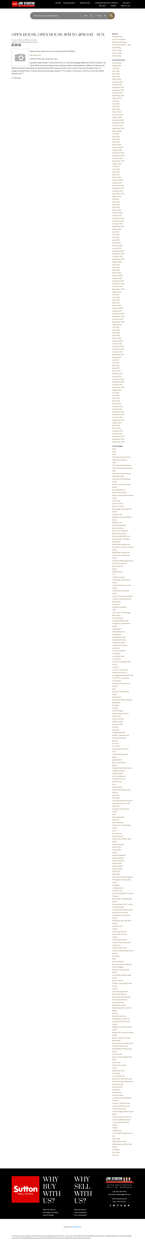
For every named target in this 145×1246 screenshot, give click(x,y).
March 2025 (116, 112)
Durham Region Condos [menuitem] (106, 3)
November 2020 (118, 254)
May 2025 (116, 106)
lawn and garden (118, 817)
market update (117, 866)
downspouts (116, 697)
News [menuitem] (113, 6)
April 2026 (116, 76)
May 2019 (116, 300)
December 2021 (118, 218)
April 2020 (116, 270)
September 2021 (118, 226)
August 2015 (117, 423)
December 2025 (118, 87)
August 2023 (117, 164)
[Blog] (124, 1205)
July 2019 (115, 294)
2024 (114, 454)
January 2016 (117, 409)
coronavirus (116, 659)
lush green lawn (117, 836)
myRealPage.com (76, 1227)
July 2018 (115, 327)
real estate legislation (120, 991)
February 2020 (117, 275)
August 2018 (117, 325)
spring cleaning (117, 1084)
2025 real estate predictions (122, 468)
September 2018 (118, 322)
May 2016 (116, 398)
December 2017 (118, 346)
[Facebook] (110, 1205)
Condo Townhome (118, 651)
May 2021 (116, 237)
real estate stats (118, 1002)
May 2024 (116, 139)
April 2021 (116, 240)
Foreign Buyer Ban (119, 732)
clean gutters (117, 629)
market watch (117, 869)
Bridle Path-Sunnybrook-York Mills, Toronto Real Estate (121, 555)
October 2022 (117, 191)
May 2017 (116, 365)
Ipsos (114, 784)
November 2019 (118, 284)
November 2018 (118, 316)
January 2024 (117, 150)
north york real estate (120, 912)
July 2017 (115, 360)
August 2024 (117, 131)
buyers (114, 569)
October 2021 (117, 224)
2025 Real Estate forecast (121, 465)
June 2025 (116, 104)
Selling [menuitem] (102, 6)
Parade (114, 953)
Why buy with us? (49, 1210)
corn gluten (116, 653)
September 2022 (118, 194)
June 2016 (116, 395)
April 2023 (116, 175)
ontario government (119, 931)
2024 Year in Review (119, 460)
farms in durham (118, 719)
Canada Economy (118, 577)
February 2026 (117, 82)
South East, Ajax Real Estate (122, 1079)
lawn (114, 814)
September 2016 (118, 387)
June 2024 (116, 136)
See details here (35, 55)
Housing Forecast (118, 779)
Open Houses (117, 53)
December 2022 (118, 185)
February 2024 (117, 147)
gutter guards (117, 760)
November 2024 (118, 123)
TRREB (115, 1128)
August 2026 (117, 65)
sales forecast (117, 1054)
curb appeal (116, 681)
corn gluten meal (118, 656)
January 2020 (117, 278)
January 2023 (117, 183)
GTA (114, 751)
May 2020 (116, 267)
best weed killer (118, 528)
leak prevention (117, 822)
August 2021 (117, 229)
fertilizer (115, 727)
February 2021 (117, 245)
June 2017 (116, 363)
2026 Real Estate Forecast (121, 473)
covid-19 (115, 667)
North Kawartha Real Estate (122, 910)
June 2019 (116, 297)
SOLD (113, 10)
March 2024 (116, 145)
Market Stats (117, 863)
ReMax (115, 1013)
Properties (85, 3)
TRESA (114, 1125)
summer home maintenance (122, 1098)
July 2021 (115, 232)
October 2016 (117, 384)
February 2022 (117, 213)
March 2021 (116, 243)
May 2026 (116, 74)
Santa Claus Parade (119, 1065)
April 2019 (116, 303)
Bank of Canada (118, 506)
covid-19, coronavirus (120, 670)
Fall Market (116, 716)
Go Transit (116, 746)
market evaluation (118, 855)
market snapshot (118, 861)
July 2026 (115, 68)
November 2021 (118, 221)
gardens (115, 741)
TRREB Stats (117, 1130)
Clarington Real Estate (120, 621)
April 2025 (116, 109)
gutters (115, 765)
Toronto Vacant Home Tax (121, 1117)
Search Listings (48, 1215)
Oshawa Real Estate (119, 940)
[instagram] (117, 1205)
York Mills (116, 1152)
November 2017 (118, 349)
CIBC (114, 610)
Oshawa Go (116, 945)
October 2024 (117, 125)
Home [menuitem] (58, 3)
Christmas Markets (119, 607)
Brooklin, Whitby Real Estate (122, 561)
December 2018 (118, 314)
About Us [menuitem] (125, 6)
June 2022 (116, 202)
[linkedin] (121, 1205)
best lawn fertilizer (119, 525)
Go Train (115, 743)
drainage (115, 705)
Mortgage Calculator (50, 1212)
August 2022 (117, 196)
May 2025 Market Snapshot (122, 877)
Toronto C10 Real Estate (121, 1103)
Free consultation (80, 1215)
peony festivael (117, 961)
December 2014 (118, 436)
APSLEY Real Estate (119, 492)
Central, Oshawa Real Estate (122, 596)
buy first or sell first (119, 563)
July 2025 (115, 101)
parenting (115, 956)
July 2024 (115, 134)
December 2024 (118, 120)
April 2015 (116, 425)
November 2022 (118, 188)
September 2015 (118, 420)
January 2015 (117, 433)
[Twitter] (114, 1205)
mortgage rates (117, 888)
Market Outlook (118, 858)
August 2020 (117, 262)
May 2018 (116, 333)
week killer (116, 1139)
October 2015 (117, 417)
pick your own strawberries (122, 964)
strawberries (117, 1092)
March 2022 (116, 210)
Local (114, 831)
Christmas (116, 604)
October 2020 (117, 256)
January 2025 (117, 117)
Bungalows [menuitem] (68, 3)
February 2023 (117, 180)
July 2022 (115, 199)
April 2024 (116, 142)
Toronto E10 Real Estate (121, 1106)
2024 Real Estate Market (121, 457)
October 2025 (117, 93)
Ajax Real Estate (118, 476)
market (115, 852)
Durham (115, 708)
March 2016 (116, 404)
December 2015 (118, 412)
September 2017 (118, 354)
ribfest (114, 1024)
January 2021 (117, 248)
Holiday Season (117, 773)
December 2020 (118, 251)
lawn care (115, 820)
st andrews (116, 1090)
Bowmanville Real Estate (121, 536)
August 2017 (117, 357)
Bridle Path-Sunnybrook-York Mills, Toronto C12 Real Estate (122, 547)
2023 (114, 452)
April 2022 (116, 207)
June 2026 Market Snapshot (122, 801)
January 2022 (117, 215)
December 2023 (118, 153)
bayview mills (117, 514)
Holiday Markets (118, 771)
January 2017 (117, 376)
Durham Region (117, 711)
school (114, 1068)
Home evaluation (80, 1212)
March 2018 (116, 338)
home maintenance (119, 776)
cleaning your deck (119, 637)
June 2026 (116, 71)
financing (115, 730)
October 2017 (117, 352)
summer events (117, 1095)
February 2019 (117, 308)
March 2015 (116, 428)
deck (114, 689)
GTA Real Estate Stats (120, 754)
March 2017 (116, 371)
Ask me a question (118, 39)
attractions (116, 501)
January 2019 (117, 311)
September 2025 (118, 95)
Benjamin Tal (117, 522)
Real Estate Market (119, 994)
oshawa (115, 937)
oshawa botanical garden (121, 942)
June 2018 (116, 330)
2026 (114, 471)
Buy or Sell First (118, 566)
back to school (117, 503)
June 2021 (116, 234)
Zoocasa (115, 1155)
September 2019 (118, 289)
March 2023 (116, 177)
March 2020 (116, 273)
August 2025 (117, 98)
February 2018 (117, 341)
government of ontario (120, 749)
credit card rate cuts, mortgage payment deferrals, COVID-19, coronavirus (122, 675)
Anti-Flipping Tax (118, 490)
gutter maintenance (119, 762)
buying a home (117, 572)
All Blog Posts (117, 36)
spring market (117, 1087)
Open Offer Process (119, 934)
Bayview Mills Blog (119, 42)
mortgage (115, 885)
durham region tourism (120, 713)
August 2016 (117, 390)
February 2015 (117, 431)
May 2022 (116, 205)
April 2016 (116, 401)
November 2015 (118, 414)
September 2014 (118, 442)
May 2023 (116, 172)
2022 (114, 449)
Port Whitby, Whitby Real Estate (28, 42)
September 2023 (118, 161)
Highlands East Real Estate (122, 768)
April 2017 (116, 368)
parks (114, 959)
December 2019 (118, 281)
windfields (116, 1150)
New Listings (117, 50)
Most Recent (117, 63)
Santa (114, 1060)
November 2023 (118, 155)
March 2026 (116, 79)
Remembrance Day (119, 1016)
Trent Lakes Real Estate (120, 1122)
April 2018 (116, 335)
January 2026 (117, 85)
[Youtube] (128, 1205)
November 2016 (118, 382)
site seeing (116, 1073)
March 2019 (116, 305)
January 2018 (117, 344)
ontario (115, 929)
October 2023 (117, 158)
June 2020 (116, 265)
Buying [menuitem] (126, 3)
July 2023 (115, 166)
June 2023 (116, 169)
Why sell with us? (80, 1210)
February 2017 (117, 374)
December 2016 (118, 379)
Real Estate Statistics (119, 1000)
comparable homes (119, 640)
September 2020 (118, 259)
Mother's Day (117, 891)
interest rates (117, 781)
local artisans (117, 833)
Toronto (115, 1100)
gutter (114, 757)
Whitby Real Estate (119, 1141)
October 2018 (117, 319)
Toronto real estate (119, 1109)
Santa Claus (116, 1062)
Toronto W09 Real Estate (121, 1120)
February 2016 (117, 406)
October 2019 (117, 286)
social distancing (118, 1076)
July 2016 (115, 393)
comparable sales (118, 642)
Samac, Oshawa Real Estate (122, 1057)
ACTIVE (105, 10)
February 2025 (117, 115)
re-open (115, 989)
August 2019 (117, 292)
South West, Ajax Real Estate (122, 1081)
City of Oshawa (117, 618)
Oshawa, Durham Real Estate (122, 951)
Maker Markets (118, 844)
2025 (114, 462)
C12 (113, 574)
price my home (117, 980)
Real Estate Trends (119, 1005)
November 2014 (118, 439)
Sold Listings (116, 56)
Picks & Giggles (118, 967)
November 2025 (118, 90)
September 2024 (118, 128)
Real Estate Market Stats (121, 997)
